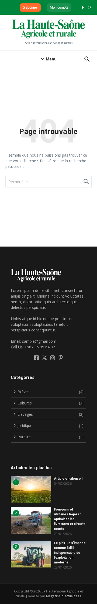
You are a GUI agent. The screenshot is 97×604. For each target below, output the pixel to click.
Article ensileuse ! (68, 478)
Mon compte (59, 7)
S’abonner (30, 7)
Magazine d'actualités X (64, 596)
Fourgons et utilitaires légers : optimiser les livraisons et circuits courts (69, 519)
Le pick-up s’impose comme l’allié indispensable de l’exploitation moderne (70, 552)
